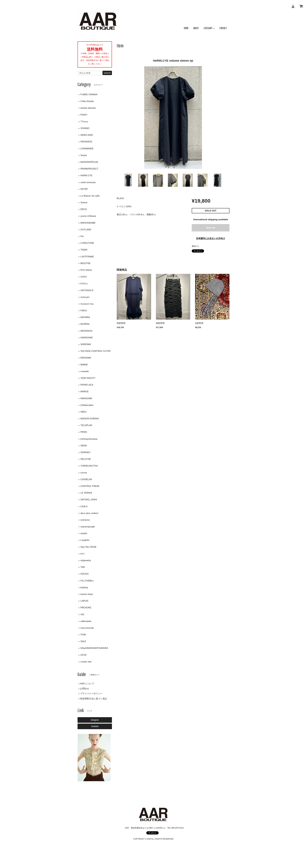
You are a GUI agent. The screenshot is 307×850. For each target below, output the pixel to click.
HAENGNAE (86, 337)
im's (82, 553)
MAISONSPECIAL (89, 162)
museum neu (87, 303)
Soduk (83, 155)
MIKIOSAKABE (87, 223)
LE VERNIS (86, 492)
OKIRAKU (85, 452)
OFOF (83, 655)
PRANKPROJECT (89, 168)
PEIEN (83, 432)
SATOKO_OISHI (88, 499)
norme (83, 472)
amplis (83, 533)
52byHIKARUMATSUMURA (94, 648)
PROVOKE (85, 607)
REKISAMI (85, 357)
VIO (82, 614)
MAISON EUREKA (89, 418)
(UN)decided (86, 405)
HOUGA (84, 573)
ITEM (83, 634)
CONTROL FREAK (89, 486)
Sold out (210, 227)
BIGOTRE (85, 263)
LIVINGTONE (87, 243)
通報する (195, 246)
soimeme (85, 520)
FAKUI (83, 310)
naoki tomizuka (88, 182)
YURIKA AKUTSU (89, 465)
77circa (84, 121)
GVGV (83, 276)
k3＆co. (84, 283)
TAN (82, 567)
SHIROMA (85, 344)
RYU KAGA (86, 270)
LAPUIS (84, 601)
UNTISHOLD (86, 290)
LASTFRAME (87, 256)
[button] (209, 28)
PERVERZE (86, 141)
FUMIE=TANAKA (88, 94)
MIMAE (84, 364)
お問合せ (84, 688)
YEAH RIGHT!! (87, 378)
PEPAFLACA (86, 384)
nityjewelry (85, 560)
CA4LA (83, 506)
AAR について (87, 683)
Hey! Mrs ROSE (88, 547)
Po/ (82, 236)
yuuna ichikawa (88, 216)
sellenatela (85, 621)
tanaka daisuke (88, 108)
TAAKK (83, 249)
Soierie (83, 202)
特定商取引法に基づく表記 (93, 698)
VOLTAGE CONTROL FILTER (95, 351)
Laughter (85, 540)
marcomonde (87, 628)
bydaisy (84, 587)
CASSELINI (86, 479)
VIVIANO (84, 128)
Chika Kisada (87, 101)
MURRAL (85, 324)
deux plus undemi (89, 513)
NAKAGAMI (86, 398)
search (107, 73)
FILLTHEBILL (87, 580)
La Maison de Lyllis (90, 195)
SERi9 (83, 445)
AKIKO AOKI (86, 135)
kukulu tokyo (86, 594)
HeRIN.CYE (86, 175)
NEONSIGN (86, 331)
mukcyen (85, 297)
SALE (83, 641)
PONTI (83, 114)
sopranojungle (87, 526)
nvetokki (84, 371)
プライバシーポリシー (91, 693)
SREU (83, 412)
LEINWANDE (86, 148)
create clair (86, 661)
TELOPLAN (86, 425)
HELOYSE (85, 459)
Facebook (94, 726)
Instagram (95, 720)
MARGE (84, 391)
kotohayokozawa (88, 439)
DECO (83, 209)
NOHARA (85, 317)
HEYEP (84, 189)
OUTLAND (85, 229)
